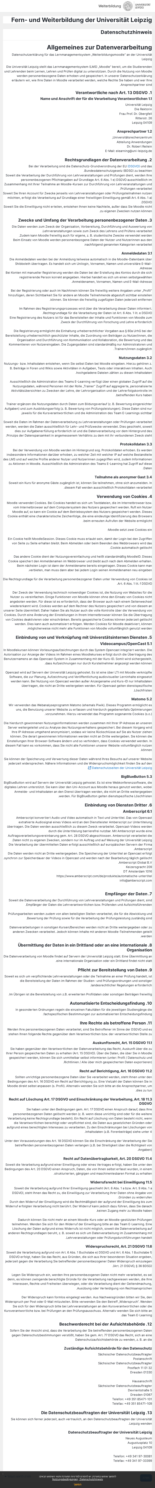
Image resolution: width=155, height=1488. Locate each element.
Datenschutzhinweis (91, 1479)
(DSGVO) (134, 166)
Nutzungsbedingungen (65, 1479)
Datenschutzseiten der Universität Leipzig (122, 768)
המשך (77, 1484)
